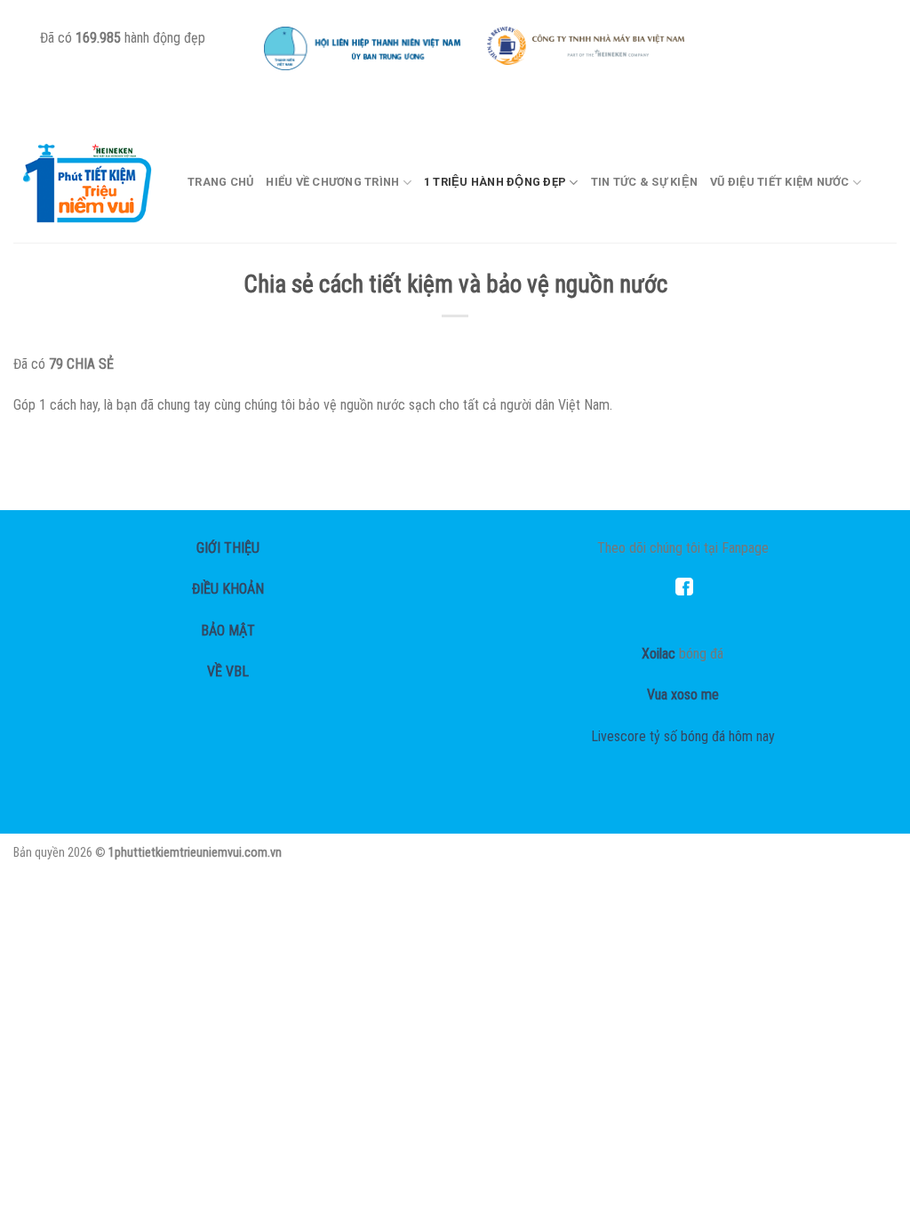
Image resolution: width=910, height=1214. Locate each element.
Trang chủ (220, 181)
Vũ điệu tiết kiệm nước (780, 181)
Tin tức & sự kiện (644, 181)
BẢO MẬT (228, 630)
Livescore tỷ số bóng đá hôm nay (683, 736)
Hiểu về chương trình (332, 181)
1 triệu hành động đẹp (495, 181)
